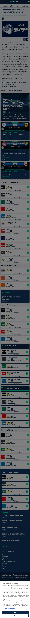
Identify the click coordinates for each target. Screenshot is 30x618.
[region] (15, 599)
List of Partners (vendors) (9, 608)
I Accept (15, 612)
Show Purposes (15, 615)
